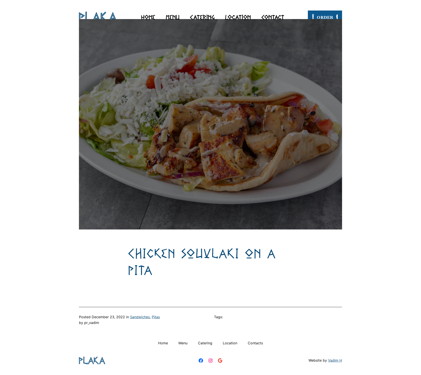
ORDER (325, 17)
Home (148, 17)
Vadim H (335, 360)
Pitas (156, 317)
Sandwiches (140, 317)
